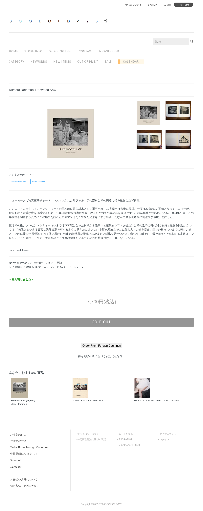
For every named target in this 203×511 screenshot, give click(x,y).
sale (108, 62)
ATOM (128, 439)
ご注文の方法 (18, 441)
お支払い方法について (24, 479)
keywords (39, 62)
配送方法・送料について (25, 485)
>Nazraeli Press (19, 250)
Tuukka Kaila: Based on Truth (88, 400)
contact (86, 51)
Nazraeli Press (38, 182)
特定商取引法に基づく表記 (91, 439)
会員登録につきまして (24, 453)
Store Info (16, 460)
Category (16, 62)
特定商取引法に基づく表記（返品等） (101, 356)
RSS (121, 439)
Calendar (129, 62)
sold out (101, 322)
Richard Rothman (19, 182)
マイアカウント (168, 434)
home (13, 51)
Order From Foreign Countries (29, 447)
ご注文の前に (18, 434)
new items (62, 62)
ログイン (164, 439)
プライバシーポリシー (89, 434)
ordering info (61, 51)
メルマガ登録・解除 (129, 445)
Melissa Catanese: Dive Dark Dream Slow (156, 400)
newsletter (109, 51)
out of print (87, 62)
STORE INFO (33, 51)
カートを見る (126, 434)
